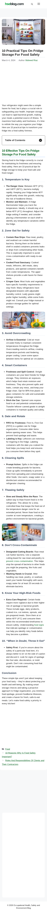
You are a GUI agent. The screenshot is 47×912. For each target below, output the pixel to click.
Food (7, 749)
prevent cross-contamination (19, 561)
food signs (39, 625)
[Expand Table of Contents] (40, 140)
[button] (32, 4)
